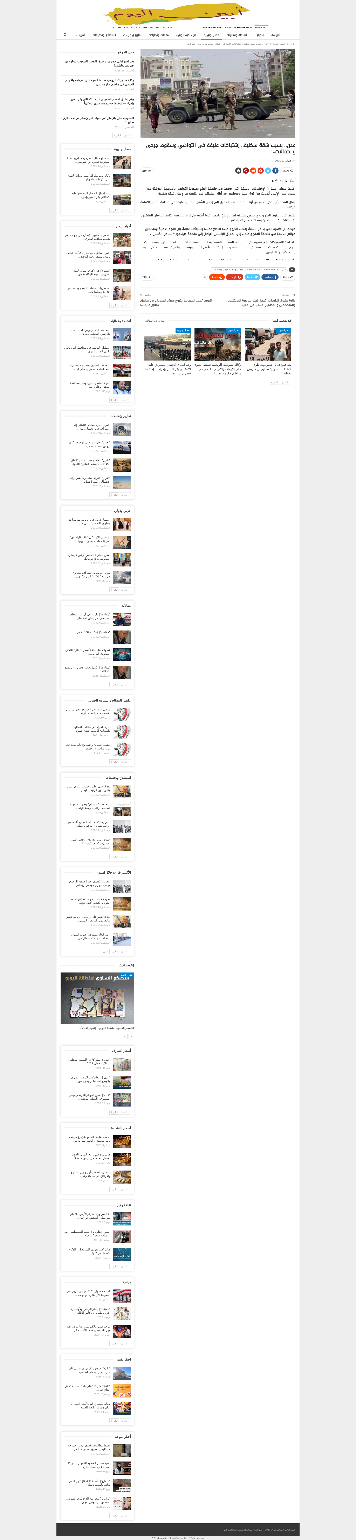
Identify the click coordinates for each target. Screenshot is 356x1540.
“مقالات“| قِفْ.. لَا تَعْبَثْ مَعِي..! (92, 632)
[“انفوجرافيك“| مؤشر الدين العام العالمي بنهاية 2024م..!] (97, 998)
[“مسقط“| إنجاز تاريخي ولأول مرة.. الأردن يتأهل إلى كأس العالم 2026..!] (122, 1313)
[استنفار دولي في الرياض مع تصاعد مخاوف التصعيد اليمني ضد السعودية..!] (122, 524)
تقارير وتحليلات (132, 35)
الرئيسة (275, 35)
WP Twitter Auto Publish (163, 1538)
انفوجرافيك (126, 975)
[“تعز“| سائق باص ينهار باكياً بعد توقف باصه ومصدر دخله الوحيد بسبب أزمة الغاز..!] (122, 257)
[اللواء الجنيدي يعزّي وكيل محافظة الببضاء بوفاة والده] (122, 387)
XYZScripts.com (197, 1538)
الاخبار (260, 35)
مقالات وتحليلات (159, 35)
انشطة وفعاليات (237, 35)
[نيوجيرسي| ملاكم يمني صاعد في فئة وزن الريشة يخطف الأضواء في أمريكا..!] (122, 1331)
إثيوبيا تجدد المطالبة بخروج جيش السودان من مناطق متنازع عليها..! (176, 303)
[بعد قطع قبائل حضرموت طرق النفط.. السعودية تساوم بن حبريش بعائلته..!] (268, 344)
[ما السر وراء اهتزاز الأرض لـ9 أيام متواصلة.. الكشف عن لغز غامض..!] (122, 1218)
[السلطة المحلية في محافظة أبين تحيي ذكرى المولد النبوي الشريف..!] (122, 352)
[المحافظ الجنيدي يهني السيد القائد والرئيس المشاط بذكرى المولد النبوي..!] (122, 335)
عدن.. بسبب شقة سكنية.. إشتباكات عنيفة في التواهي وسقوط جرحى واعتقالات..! (249, 270)
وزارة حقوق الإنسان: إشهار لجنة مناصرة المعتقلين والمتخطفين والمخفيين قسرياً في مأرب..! (261, 303)
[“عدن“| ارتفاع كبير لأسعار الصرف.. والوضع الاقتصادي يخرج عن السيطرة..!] (122, 1082)
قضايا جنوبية (211, 35)
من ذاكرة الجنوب (186, 35)
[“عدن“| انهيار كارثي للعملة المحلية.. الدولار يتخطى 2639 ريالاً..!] (122, 1064)
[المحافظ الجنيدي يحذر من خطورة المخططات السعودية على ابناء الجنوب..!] (122, 370)
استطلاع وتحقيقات (104, 35)
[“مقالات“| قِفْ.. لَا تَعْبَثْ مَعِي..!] (122, 637)
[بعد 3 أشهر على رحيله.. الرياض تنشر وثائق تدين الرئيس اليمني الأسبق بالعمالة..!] (122, 791)
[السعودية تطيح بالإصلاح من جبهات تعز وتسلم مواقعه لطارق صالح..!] (122, 240)
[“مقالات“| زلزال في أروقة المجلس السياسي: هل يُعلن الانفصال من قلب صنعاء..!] (122, 619)
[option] (97, 1003)
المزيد (81, 35)
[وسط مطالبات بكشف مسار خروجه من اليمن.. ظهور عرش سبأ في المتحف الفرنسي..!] (122, 1450)
